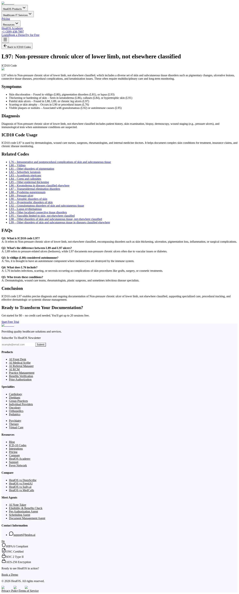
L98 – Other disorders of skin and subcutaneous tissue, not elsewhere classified (55, 219)
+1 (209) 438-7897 (12, 31)
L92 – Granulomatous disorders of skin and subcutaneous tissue (46, 205)
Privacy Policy (10, 590)
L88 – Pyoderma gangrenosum (27, 192)
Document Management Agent (27, 518)
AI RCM (14, 369)
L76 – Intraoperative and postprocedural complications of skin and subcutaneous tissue (60, 162)
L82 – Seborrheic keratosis (25, 172)
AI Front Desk (17, 359)
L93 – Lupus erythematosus (25, 209)
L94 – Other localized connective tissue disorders (38, 212)
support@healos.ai (24, 534)
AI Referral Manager (21, 366)
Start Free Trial (10, 321)
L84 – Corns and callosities (25, 178)
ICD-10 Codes (17, 445)
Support (13, 462)
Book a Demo (17, 35)
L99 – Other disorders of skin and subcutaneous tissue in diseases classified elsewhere (59, 222)
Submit (40, 344)
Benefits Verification (21, 376)
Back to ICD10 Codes (19, 47)
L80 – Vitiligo (17, 165)
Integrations (16, 448)
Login (5, 35)
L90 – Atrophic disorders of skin (28, 198)
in (3, 541)
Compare (14, 455)
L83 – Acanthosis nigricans (25, 175)
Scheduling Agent (19, 514)
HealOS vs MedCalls (21, 490)
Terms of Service (29, 590)
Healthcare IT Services (15, 15)
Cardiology (15, 394)
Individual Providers (21, 404)
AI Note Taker (17, 504)
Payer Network (18, 465)
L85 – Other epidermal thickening (29, 182)
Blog (12, 441)
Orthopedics (16, 411)
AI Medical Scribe (20, 362)
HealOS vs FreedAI (20, 483)
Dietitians (14, 397)
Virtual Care (16, 427)
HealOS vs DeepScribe (22, 480)
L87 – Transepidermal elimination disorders (34, 188)
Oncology (15, 407)
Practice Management (21, 372)
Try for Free (32, 35)
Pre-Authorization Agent (23, 511)
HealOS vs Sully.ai (20, 486)
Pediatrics (14, 414)
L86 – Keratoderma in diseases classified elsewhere (39, 185)
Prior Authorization (20, 379)
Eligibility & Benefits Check (25, 508)
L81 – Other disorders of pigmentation (31, 168)
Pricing (5, 18)
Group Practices (18, 400)
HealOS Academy (12, 28)
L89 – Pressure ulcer (21, 195)
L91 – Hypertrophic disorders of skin (31, 202)
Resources (9, 24)
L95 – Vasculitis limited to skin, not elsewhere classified (42, 215)
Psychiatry (15, 420)
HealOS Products (12, 9)
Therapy (14, 424)
